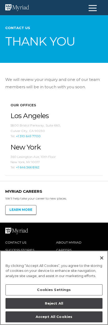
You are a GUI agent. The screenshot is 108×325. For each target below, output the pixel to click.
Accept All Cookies (54, 317)
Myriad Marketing (9, 7)
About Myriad (69, 242)
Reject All (54, 303)
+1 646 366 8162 (27, 167)
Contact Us (15, 242)
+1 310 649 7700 (28, 136)
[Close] (101, 258)
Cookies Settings (54, 290)
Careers (64, 250)
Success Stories (19, 250)
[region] (54, 288)
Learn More (20, 210)
